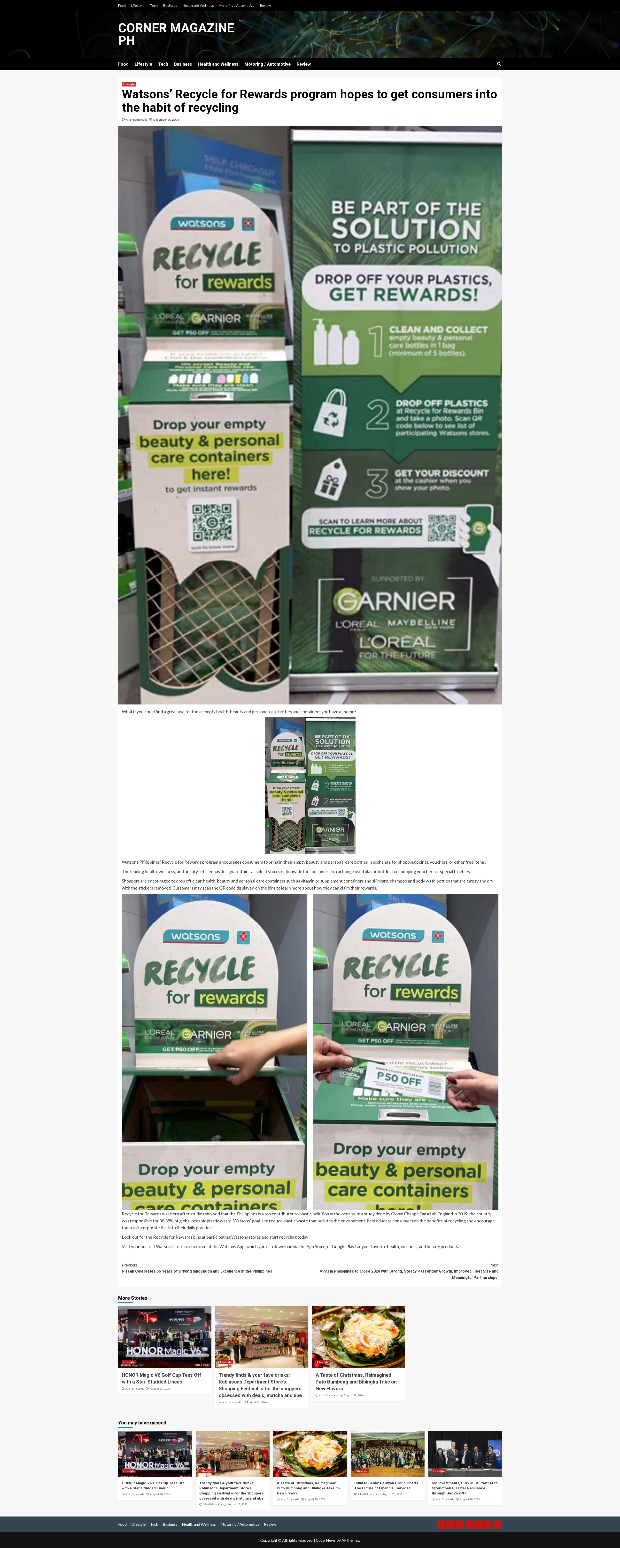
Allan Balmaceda (136, 119)
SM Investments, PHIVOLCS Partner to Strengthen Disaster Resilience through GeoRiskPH (465, 1488)
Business (170, 5)
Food (122, 5)
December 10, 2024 (166, 119)
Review (265, 5)
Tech (154, 5)
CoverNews (326, 1540)
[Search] (499, 64)
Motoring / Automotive (236, 5)
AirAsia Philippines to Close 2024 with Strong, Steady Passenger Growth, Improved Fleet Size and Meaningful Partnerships (409, 1271)
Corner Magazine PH (176, 34)
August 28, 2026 (160, 1388)
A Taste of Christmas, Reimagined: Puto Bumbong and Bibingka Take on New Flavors (356, 1382)
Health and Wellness (198, 5)
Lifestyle (137, 5)
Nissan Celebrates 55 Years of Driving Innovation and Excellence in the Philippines (197, 1268)
